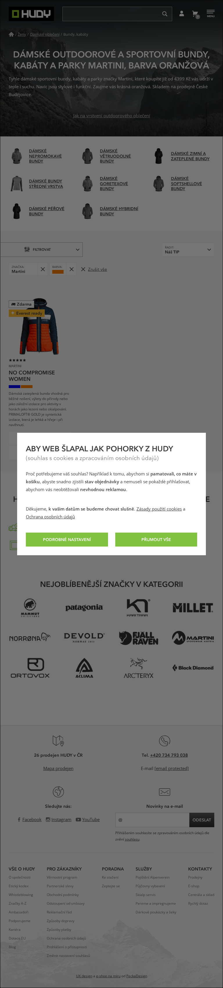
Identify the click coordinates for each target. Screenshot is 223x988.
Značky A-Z (17, 903)
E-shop (193, 886)
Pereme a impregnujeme (156, 903)
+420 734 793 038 (169, 755)
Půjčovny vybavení (150, 886)
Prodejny (195, 877)
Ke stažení (110, 877)
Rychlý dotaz (198, 903)
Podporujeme (19, 921)
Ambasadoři (18, 912)
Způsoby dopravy (60, 921)
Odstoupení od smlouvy (65, 903)
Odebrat (42, 269)
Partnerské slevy (60, 886)
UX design (84, 976)
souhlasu (132, 839)
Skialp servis (146, 894)
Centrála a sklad (201, 894)
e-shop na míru (108, 976)
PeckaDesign (136, 976)
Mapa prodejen (58, 768)
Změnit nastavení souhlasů (68, 955)
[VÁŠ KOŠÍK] (194, 14)
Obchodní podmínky (63, 894)
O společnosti (19, 877)
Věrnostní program (62, 877)
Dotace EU (17, 938)
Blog (12, 947)
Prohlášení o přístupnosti (67, 947)
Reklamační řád (59, 912)
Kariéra (15, 929)
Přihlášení (181, 14)
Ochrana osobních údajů (50, 517)
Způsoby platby (59, 929)
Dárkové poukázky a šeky (156, 912)
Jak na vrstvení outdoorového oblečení (111, 116)
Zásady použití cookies (159, 509)
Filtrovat (42, 249)
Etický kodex (18, 886)
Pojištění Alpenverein (153, 877)
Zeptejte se (111, 886)
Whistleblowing (21, 894)
